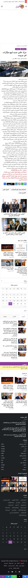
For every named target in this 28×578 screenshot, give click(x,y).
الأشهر (23, 316)
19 (17, 300)
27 (14, 303)
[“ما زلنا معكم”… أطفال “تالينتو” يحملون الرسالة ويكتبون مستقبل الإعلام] (7, 247)
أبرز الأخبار (19, 45)
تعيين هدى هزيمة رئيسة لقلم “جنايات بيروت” (7, 268)
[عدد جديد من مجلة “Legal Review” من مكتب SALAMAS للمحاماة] (21, 247)
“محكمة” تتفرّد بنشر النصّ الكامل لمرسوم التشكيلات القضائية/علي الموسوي (10, 323)
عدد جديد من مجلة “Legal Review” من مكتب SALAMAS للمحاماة (21, 254)
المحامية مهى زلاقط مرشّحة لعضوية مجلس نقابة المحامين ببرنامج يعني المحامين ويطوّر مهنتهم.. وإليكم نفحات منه (21, 270)
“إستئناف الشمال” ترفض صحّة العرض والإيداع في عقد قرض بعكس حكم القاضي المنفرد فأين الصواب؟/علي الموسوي (9, 355)
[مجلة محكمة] (19, 6)
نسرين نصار (22, 192)
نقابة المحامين (23, 512)
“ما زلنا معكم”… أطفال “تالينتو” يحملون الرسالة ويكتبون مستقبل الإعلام (8, 254)
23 (3, 300)
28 (10, 303)
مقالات (24, 464)
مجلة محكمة (7, 507)
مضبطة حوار (23, 462)
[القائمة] (2, 7)
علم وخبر (24, 458)
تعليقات (5, 316)
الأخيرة (14, 316)
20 (14, 300)
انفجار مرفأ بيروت (6, 500)
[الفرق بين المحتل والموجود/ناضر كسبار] (23, 489)
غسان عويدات (10, 505)
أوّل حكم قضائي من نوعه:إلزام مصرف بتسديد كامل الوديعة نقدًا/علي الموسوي (10, 340)
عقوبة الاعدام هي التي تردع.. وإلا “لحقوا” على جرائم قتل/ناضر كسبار (22, 387)
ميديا (25, 467)
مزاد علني (5, 189)
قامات (24, 460)
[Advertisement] (14, 29)
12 (17, 297)
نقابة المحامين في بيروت (14, 512)
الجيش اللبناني (23, 500)
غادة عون (17, 505)
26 (17, 303)
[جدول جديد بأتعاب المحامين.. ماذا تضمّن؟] (22, 348)
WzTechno (23, 560)
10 (25, 297)
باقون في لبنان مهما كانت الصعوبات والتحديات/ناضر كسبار (21, 402)
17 (24, 300)
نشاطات (17, 49)
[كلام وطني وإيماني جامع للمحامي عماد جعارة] (14, 489)
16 (3, 297)
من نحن (10, 568)
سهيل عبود (18, 502)
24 (25, 303)
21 (10, 300)
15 (6, 297)
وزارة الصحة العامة (22, 515)
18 (21, 300)
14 (10, 297)
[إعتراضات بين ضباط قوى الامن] (5, 489)
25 (21, 303)
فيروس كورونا (23, 507)
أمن (25, 448)
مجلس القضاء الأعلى (22, 510)
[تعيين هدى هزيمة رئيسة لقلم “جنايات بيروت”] (7, 262)
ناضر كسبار (7, 510)
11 (21, 297)
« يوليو (25, 310)
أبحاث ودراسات (22, 444)
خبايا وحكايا (23, 453)
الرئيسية (24, 45)
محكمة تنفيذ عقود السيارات (18, 189)
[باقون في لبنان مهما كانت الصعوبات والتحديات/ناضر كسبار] (21, 396)
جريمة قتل (24, 502)
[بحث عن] (26, 7)
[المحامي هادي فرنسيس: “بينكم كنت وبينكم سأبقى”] (5, 484)
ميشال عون (14, 510)
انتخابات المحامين (15, 500)
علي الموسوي (23, 505)
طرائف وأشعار (22, 455)
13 (14, 297)
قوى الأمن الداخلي (15, 507)
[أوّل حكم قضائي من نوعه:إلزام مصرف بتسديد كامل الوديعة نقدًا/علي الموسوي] (22, 341)
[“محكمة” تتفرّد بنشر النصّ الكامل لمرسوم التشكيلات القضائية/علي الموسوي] (22, 323)
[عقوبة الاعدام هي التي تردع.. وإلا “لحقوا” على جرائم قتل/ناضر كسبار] (21, 380)
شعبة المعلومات (11, 502)
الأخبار (24, 451)
